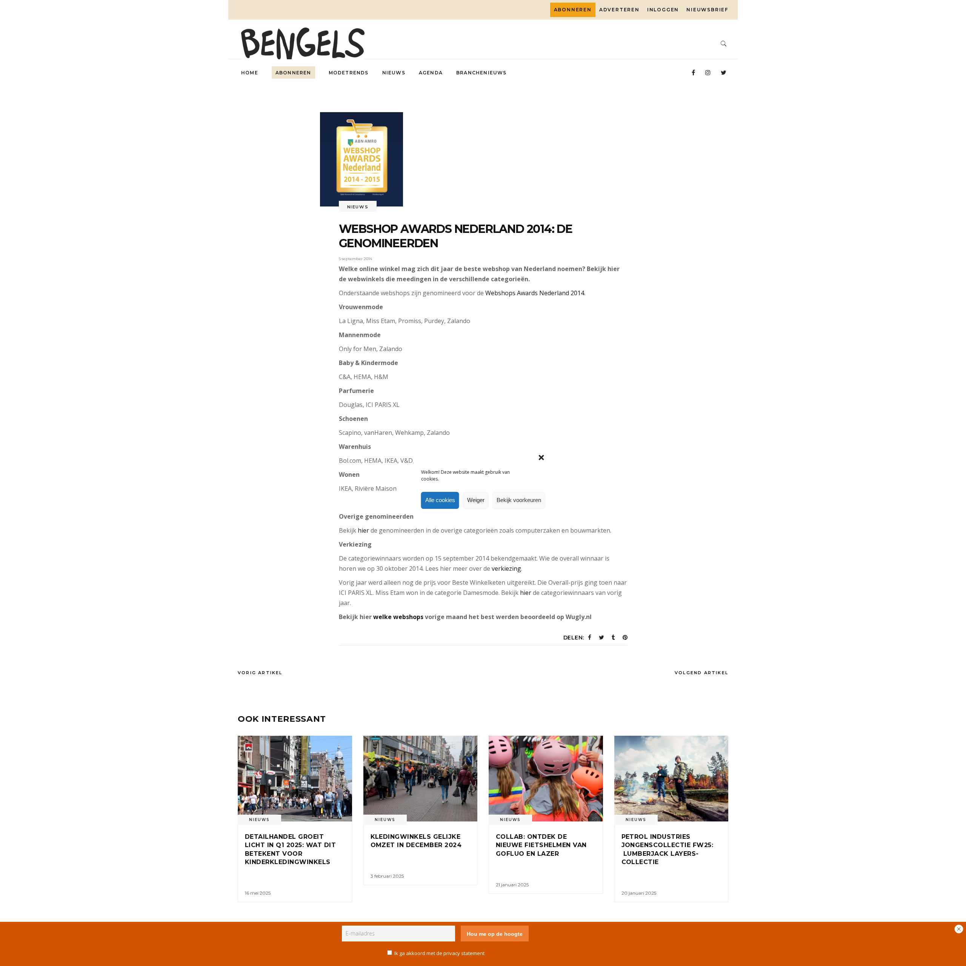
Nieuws (358, 207)
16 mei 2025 (258, 893)
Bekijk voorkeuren (519, 500)
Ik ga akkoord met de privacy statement (439, 953)
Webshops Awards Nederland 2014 (534, 293)
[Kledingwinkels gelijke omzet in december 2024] (420, 778)
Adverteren (619, 9)
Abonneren (573, 9)
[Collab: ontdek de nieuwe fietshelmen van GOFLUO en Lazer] (546, 778)
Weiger (476, 500)
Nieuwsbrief (707, 9)
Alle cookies (440, 500)
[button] (541, 457)
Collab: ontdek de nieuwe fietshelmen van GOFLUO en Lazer (541, 845)
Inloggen (663, 9)
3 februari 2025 (387, 876)
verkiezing (506, 568)
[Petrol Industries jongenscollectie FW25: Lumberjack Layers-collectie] (671, 778)
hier (363, 530)
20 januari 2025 (638, 893)
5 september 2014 (355, 258)
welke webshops (398, 617)
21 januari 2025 (512, 884)
